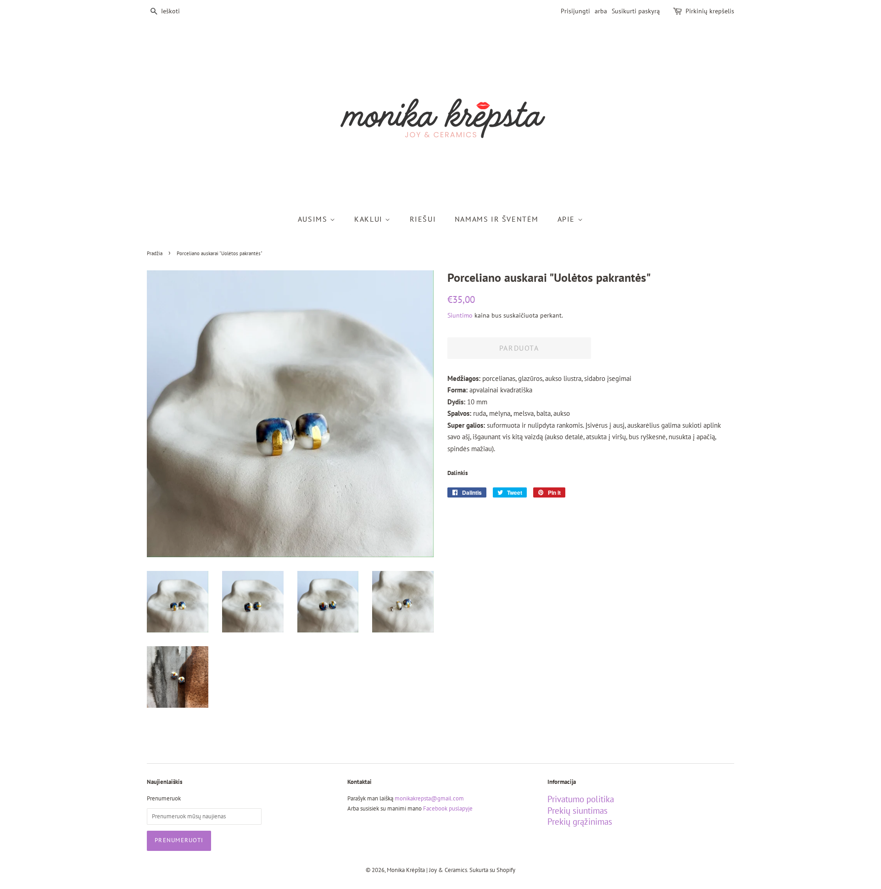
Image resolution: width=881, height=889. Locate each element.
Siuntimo (460, 315)
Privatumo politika (580, 799)
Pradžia (154, 253)
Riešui (423, 219)
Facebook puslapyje (448, 808)
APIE (568, 219)
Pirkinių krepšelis (710, 11)
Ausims (314, 219)
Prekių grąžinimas (579, 821)
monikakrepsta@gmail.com (429, 798)
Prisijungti (575, 11)
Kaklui (369, 219)
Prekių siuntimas (577, 810)
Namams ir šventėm (497, 219)
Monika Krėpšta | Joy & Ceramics (427, 870)
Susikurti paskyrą (636, 11)
